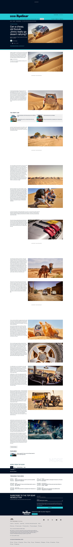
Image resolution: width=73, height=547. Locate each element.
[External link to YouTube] (56, 520)
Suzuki (12, 467)
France (12, 542)
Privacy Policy (17, 523)
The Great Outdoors (14, 446)
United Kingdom (56, 14)
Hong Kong (21, 542)
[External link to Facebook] (44, 520)
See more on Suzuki (13, 471)
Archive (39, 523)
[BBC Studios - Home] (12, 519)
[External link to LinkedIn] (60, 520)
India (26, 542)
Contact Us (12, 523)
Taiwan (12, 544)
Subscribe (50, 507)
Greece (16, 542)
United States (61, 14)
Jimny (15, 467)
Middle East (17, 544)
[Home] (20, 16)
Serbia (48, 542)
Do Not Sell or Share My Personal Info (31, 523)
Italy (29, 542)
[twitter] (14, 43)
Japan (33, 542)
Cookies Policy (22, 523)
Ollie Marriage (15, 40)
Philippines (43, 542)
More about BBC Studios (14, 535)
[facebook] (13, 43)
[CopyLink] (11, 43)
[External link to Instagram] (48, 520)
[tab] (11, 467)
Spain (58, 542)
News (24, 467)
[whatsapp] (16, 43)
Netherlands (38, 542)
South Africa (53, 542)
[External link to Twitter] (52, 520)
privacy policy (40, 505)
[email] (18, 43)
